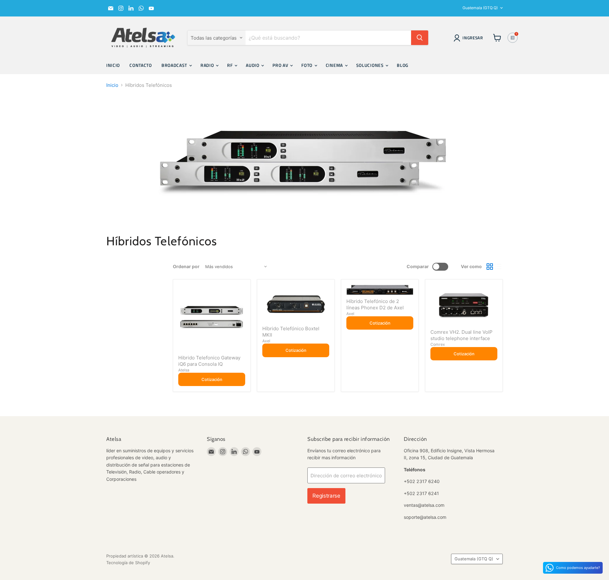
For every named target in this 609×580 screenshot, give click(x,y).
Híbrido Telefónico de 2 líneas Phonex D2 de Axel (375, 304)
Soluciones (370, 65)
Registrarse (326, 496)
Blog (403, 65)
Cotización (211, 379)
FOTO (307, 65)
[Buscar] (419, 37)
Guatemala (480, 7)
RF (230, 65)
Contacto (140, 65)
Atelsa (183, 370)
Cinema (335, 65)
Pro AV (280, 65)
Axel (266, 340)
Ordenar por (186, 266)
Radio (207, 65)
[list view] (498, 266)
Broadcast (174, 65)
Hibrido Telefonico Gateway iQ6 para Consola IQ (209, 361)
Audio (253, 65)
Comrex (437, 344)
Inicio (113, 65)
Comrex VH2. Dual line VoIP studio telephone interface (461, 335)
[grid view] (489, 266)
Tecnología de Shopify (128, 562)
